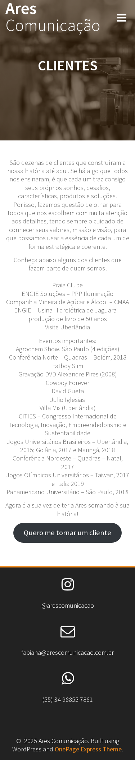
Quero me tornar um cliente (67, 532)
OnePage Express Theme (88, 749)
